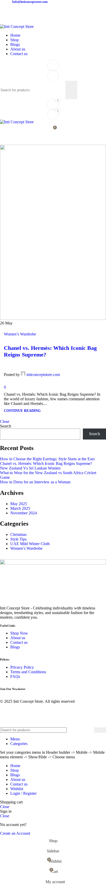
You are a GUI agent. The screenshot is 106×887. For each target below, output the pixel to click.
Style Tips (18, 539)
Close (4, 421)
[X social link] (73, 371)
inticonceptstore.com (43, 374)
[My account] (53, 65)
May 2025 (18, 504)
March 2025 (20, 508)
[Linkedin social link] (90, 371)
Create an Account (15, 833)
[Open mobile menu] (53, 140)
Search (5, 426)
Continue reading (22, 411)
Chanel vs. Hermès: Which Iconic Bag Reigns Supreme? (46, 463)
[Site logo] (17, 26)
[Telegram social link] (96, 371)
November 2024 (23, 513)
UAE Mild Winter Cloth (30, 544)
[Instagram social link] (5, 10)
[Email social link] (79, 371)
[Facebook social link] (67, 371)
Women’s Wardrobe (20, 334)
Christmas (18, 534)
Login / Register (23, 793)
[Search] (53, 75)
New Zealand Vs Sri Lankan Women (30, 468)
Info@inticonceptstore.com (30, 2)
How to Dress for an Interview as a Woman (35, 482)
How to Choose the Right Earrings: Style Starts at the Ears (47, 459)
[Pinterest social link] (84, 371)
